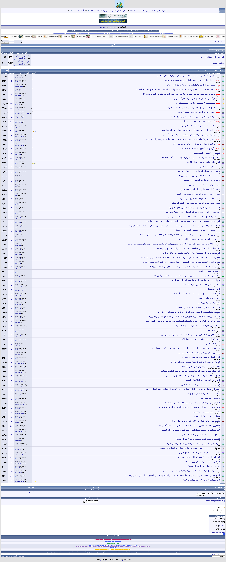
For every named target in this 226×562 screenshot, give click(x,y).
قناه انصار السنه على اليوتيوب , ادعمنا (199, 121)
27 (11, 453)
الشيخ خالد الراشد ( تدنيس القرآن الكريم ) (203, 162)
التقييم (34, 73)
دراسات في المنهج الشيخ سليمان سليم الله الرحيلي (199, 239)
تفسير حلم (52, 551)
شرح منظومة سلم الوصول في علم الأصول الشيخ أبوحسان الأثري (193, 443)
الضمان (119, 551)
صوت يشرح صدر (213, 330)
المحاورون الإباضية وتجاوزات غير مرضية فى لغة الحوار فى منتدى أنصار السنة (189, 425)
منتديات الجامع (134, 30)
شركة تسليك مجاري (93, 545)
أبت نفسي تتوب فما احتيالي (209, 398)
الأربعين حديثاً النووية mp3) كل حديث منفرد (197, 148)
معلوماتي (102, 30)
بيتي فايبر (135, 545)
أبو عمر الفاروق (216, 141)
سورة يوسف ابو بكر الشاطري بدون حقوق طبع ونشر (198, 171)
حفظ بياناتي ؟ (4, 41)
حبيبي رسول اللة (216, 322)
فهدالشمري (19, 122)
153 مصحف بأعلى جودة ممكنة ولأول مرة (198, 126)
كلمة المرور (19, 42)
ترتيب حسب (222, 492)
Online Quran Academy (70, 33)
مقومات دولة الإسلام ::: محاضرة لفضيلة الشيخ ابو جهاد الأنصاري (189, 135)
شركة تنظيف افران (146, 546)
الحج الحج (23, 58)
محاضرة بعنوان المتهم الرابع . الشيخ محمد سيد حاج (194, 144)
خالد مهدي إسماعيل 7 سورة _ (207, 298)
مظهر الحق (18, 426)
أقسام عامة (213, 41)
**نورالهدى (217, 354)
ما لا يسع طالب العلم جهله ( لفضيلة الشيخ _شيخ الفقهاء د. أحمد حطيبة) (191, 157)
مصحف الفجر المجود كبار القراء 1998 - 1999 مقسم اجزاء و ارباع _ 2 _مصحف (188, 248)
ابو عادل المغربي (20, 145)
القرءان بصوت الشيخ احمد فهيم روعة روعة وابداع (200, 462)
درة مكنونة (217, 150)
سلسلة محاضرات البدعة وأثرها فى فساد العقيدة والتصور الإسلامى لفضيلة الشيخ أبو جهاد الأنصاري (175, 89)
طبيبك (85, 551)
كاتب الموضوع (210, 73)
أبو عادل (218, 291)
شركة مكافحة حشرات (80, 546)
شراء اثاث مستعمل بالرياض (113, 543)
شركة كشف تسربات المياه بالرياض (102, 549)
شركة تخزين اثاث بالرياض (125, 549)
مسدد (218, 109)
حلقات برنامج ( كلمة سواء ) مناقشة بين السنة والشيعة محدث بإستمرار (191, 471)
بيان (219, 123)
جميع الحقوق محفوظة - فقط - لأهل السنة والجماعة (113, 560)
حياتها (88, 30)
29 (11, 85)
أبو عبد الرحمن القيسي (214, 404)
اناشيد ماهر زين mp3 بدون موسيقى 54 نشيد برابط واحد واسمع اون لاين (190, 334)
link (224, 534)
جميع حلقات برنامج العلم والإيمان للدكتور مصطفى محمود (191, 107)
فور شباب (83, 30)
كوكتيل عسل (217, 472)
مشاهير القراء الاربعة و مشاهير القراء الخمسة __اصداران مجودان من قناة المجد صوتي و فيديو (181, 262)
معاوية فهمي (19, 90)
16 (11, 126)
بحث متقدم (95, 503)
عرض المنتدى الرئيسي (217, 501)
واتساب (103, 27)
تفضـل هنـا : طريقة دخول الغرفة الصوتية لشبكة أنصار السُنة (190, 85)
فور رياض (105, 551)
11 (11, 99)
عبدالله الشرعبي (20, 481)
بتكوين (47, 551)
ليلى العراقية (19, 99)
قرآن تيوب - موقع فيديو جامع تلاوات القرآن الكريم (194, 98)
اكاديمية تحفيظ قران (137, 33)
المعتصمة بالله (19, 118)
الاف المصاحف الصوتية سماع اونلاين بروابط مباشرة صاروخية (190, 80)
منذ (205, 492)
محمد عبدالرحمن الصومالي (22, 108)
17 (11, 403)
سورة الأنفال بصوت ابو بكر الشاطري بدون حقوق (200, 189)
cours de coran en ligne (94, 33)
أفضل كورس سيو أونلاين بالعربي (133, 551)
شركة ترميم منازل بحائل (119, 545)
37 (11, 131)
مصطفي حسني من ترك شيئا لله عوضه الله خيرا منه (199, 353)
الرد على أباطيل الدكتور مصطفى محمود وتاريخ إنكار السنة (191, 116)
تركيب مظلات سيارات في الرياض (118, 539)
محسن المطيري (20, 413)
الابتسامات (222, 526)
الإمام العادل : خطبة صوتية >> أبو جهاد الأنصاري (200, 357)
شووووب (18, 104)
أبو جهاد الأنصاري (20, 131)
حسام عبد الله (19, 86)
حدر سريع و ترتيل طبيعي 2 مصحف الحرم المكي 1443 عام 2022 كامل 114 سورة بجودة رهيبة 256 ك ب (177, 235)
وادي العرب (94, 30)
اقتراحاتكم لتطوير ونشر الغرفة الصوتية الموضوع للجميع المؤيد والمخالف (190, 371)
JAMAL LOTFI (216, 477)
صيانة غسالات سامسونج (100, 546)
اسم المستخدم (18, 41)
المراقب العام (216, 427)
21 (11, 439)
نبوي (17, 272)
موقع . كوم (143, 551)
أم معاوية (18, 354)
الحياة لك (101, 551)
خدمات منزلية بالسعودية (112, 551)
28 (11, 108)
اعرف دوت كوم (90, 551)
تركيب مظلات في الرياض (106, 539)
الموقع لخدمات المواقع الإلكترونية (216, 554)
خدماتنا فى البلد (65, 551)
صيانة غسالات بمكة (120, 546)
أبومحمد (18, 476)
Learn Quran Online (117, 33)
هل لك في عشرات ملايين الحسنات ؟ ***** (185, 11)
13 (11, 476)
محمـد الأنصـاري (216, 145)
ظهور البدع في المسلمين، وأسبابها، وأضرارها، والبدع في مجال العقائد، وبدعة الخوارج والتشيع (182, 389)
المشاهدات (4, 73)
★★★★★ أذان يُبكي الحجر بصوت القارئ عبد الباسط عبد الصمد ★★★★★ (189, 407)
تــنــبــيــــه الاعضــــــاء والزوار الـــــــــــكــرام (195, 103)
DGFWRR (217, 409)
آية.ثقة (218, 114)
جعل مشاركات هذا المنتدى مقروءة (214, 500)
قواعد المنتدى (8, 556)
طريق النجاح (118, 30)
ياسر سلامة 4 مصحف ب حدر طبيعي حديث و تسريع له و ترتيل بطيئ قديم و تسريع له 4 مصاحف (181, 221)
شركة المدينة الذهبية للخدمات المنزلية (75, 551)
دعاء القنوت (113, 547)
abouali (218, 277)
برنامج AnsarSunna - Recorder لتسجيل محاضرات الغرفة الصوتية (188, 130)
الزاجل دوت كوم (57, 551)
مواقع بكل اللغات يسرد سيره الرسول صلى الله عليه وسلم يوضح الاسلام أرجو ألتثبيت (185, 275)
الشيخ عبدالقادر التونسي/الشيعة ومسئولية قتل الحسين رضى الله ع (193, 375)
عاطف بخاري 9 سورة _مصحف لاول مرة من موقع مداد (197, 307)
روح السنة (217, 413)
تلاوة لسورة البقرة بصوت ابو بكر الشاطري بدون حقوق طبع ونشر (193, 207)
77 (11, 113)
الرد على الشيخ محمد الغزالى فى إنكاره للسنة (201, 480)
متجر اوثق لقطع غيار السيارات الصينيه (113, 541)
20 (11, 385)
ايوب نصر (18, 395)
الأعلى (2, 556)
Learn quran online (157, 33)
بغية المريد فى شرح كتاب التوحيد (206, 416)
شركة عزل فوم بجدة (128, 545)
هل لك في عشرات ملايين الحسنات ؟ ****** (144, 11)
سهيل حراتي (217, 241)
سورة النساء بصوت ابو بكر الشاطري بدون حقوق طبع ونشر (196, 203)
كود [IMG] (222, 528)
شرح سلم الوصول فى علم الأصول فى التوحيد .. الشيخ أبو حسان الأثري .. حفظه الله (186, 348)
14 (11, 117)
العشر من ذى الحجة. (211, 289)
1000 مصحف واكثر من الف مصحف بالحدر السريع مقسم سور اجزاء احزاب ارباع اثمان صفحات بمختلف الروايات (174, 225)
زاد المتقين (143, 30)
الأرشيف (15, 556)
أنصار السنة (220, 41)
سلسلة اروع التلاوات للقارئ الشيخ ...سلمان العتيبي (199, 452)
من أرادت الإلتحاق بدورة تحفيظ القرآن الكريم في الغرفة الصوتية (186, 448)
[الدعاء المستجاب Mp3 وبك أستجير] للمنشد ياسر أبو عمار (196, 294)
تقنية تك (154, 551)
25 (11, 426)
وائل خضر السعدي (20, 404)
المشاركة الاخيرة (24, 73)
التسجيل (113, 45)
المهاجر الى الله (216, 127)
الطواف (18, 417)
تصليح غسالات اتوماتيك (90, 546)
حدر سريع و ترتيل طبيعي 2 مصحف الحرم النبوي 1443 (198, 230)
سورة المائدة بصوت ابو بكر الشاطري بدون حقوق (200, 198)
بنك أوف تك (70, 30)
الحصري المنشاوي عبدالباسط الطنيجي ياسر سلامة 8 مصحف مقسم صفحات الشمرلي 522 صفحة (180, 257)
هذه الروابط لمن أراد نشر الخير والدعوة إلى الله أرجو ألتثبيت (195, 280)
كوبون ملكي (96, 551)
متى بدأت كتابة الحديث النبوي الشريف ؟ (204, 466)
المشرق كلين (124, 551)
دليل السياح (158, 551)
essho (218, 436)
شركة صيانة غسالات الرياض (110, 546)
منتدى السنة (155, 30)
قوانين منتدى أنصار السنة (218, 532)
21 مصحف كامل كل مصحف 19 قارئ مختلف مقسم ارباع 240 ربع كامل (191, 253)
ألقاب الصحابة (115, 11)
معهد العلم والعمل (213, 344)
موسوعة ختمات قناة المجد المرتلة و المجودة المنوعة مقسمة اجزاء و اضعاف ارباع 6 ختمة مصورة (180, 266)
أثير (219, 168)
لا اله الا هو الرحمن (20, 340)
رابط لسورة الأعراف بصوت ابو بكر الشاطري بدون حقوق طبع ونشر (192, 212)
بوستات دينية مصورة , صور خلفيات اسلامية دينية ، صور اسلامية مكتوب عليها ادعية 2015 (179, 94)
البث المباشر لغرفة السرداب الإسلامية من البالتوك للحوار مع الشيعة (192, 403)
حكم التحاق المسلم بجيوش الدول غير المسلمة (201, 366)
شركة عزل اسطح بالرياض (115, 549)
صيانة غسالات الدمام (137, 546)
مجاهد (218, 118)
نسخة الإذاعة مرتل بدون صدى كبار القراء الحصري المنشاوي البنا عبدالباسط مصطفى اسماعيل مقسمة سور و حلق (173, 244)
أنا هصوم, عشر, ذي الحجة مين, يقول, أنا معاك (201, 284)
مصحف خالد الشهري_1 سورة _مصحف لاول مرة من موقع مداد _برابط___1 (189, 312)
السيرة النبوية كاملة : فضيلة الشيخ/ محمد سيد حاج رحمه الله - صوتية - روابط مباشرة (180, 139)
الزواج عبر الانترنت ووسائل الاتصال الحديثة (203, 380)
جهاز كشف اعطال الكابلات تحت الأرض (105, 545)
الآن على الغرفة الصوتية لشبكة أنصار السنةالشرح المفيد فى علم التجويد (191, 430)
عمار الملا (18, 81)
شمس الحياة (217, 95)
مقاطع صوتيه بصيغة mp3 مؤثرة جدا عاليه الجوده (200, 434)
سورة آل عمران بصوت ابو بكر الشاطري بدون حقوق (198, 194)
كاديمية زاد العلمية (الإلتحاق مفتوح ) (206, 153)
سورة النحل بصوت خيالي (210, 166)
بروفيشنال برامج (149, 551)
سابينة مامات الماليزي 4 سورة (207, 303)
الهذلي (17, 331)
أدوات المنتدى (4, 70)
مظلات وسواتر (128, 539)
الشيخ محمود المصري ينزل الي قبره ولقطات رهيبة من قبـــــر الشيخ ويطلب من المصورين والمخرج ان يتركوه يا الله (172, 475)
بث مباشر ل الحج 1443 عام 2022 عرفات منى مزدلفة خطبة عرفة (193, 216)
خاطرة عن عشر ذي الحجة (209, 271)
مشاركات (11, 73)
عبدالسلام (18, 440)
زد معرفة (126, 30)
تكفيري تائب (19, 163)
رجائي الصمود (216, 164)
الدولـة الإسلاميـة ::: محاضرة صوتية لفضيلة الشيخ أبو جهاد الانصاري (193, 362)
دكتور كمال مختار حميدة (214, 368)
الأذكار (149, 30)
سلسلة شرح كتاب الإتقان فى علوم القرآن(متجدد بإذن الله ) (196, 421)
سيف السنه (217, 377)
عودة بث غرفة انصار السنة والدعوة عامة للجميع (200, 384)
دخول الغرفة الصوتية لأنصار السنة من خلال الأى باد (199, 339)
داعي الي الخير (216, 286)
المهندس (178, 551)
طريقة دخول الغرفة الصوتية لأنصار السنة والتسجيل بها (198, 325)
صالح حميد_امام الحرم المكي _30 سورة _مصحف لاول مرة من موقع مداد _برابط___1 (184, 316)
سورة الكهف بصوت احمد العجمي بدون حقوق (201, 185)
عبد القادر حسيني (20, 390)
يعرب (219, 104)
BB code (221, 525)
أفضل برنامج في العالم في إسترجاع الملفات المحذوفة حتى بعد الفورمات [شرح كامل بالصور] (182, 321)
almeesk (218, 100)
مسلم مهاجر (217, 86)
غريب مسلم (217, 132)
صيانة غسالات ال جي (129, 546)
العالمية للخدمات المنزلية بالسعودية (168, 551)
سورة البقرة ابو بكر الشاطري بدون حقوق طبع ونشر (198, 176)
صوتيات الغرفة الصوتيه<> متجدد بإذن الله (203, 394)
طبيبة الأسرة (109, 30)
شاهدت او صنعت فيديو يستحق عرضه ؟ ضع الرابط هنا (198, 439)
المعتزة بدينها (217, 273)
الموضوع (217, 73)
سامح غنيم (18, 322)
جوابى (77, 30)
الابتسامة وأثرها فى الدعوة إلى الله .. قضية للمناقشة (199, 457)
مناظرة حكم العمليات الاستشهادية (206, 412)
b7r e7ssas (19, 472)
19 (11, 90)
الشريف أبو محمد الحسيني (22, 399)
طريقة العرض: (209, 492)
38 (11, 449)
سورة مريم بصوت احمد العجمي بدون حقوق (202, 180)
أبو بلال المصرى (216, 154)
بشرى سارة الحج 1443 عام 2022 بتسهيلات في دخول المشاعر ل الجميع (185, 76)
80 (11, 103)
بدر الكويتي (217, 332)
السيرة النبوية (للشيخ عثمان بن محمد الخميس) (196, 112)
